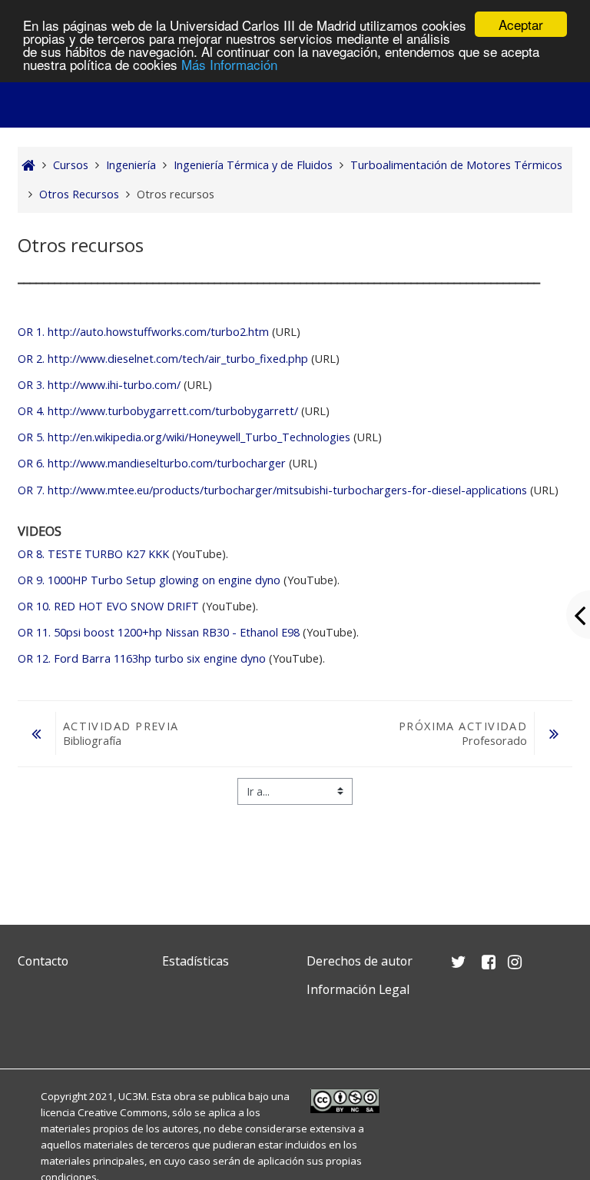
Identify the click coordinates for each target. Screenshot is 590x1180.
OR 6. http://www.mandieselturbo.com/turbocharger (152, 463)
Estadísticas (195, 960)
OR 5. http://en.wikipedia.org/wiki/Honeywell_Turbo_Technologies (184, 437)
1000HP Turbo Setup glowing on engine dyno (149, 580)
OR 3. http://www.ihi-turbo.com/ (99, 384)
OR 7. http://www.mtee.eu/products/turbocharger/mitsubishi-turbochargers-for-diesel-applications (272, 490)
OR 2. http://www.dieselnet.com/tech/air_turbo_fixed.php (163, 358)
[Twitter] (33, 1026)
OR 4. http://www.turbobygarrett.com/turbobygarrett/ (158, 411)
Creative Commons (122, 1112)
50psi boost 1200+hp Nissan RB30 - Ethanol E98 (159, 632)
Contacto (43, 960)
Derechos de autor (360, 960)
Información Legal (358, 989)
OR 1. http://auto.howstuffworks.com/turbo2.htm (143, 331)
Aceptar (521, 24)
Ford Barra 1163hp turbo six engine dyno (142, 658)
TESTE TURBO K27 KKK (93, 554)
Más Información (229, 64)
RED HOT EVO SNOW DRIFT (108, 606)
